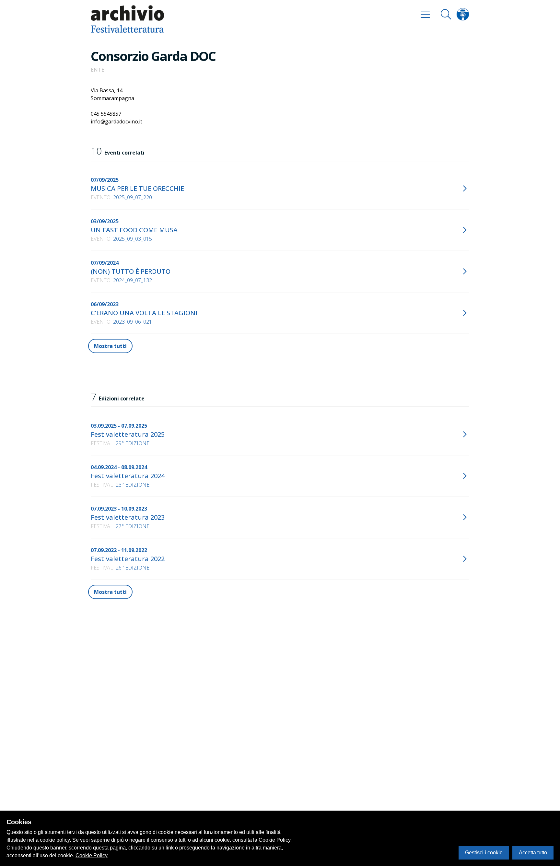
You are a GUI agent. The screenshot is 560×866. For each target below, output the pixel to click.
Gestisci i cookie (484, 852)
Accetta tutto (533, 852)
